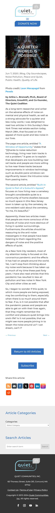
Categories (11, 421)
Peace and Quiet (33, 77)
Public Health (13, 80)
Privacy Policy (41, 490)
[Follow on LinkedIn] (36, 505)
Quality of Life (29, 80)
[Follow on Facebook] (18, 505)
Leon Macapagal (30, 88)
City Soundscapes (36, 73)
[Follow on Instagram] (24, 505)
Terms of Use (26, 490)
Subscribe (27, 365)
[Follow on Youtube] (30, 505)
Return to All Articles (27, 351)
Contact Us (13, 490)
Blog (22, 73)
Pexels (9, 91)
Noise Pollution (14, 77)
